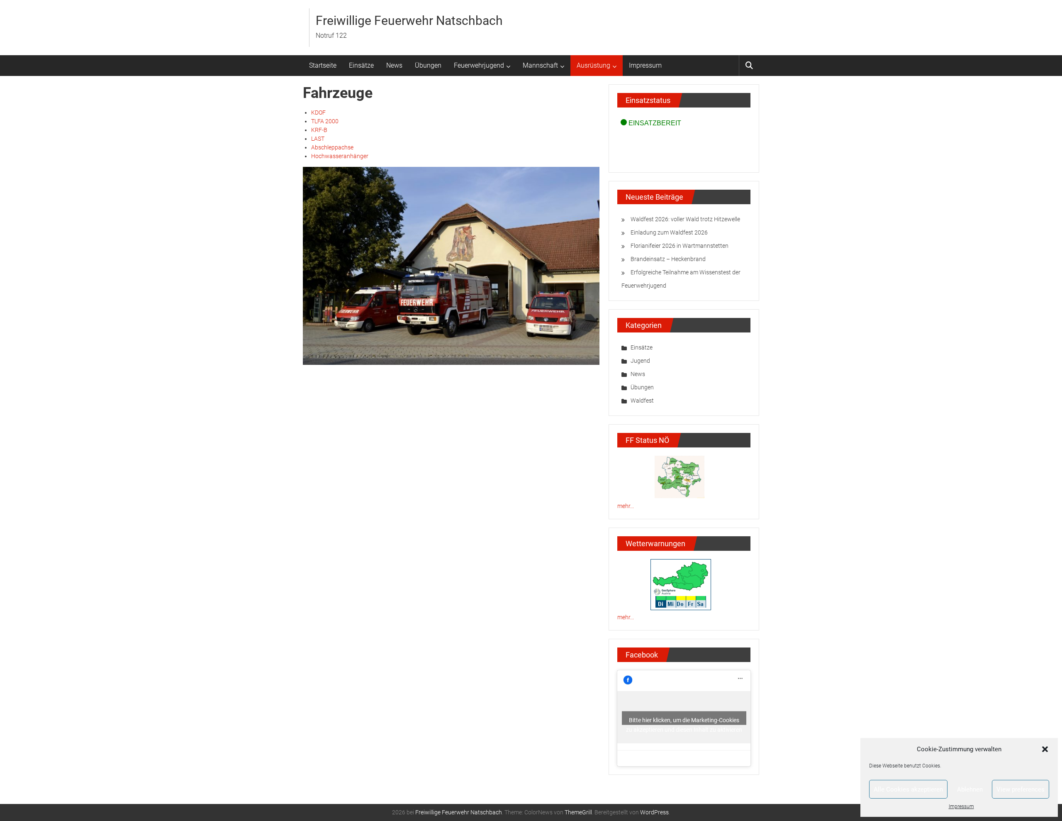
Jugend (640, 360)
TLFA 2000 (325, 121)
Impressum (961, 806)
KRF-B (319, 130)
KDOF (318, 112)
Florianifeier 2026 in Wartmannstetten (679, 245)
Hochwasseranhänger (339, 156)
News (394, 65)
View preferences (1020, 789)
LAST (317, 138)
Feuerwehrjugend (479, 65)
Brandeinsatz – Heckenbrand (668, 259)
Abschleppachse (332, 147)
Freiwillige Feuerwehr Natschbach (409, 20)
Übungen (428, 65)
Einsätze (361, 65)
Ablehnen (970, 789)
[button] (1045, 749)
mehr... (625, 506)
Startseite (322, 65)
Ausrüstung (593, 65)
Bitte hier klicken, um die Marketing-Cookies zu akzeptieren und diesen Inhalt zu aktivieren (684, 721)
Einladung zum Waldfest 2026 (669, 232)
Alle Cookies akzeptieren (908, 789)
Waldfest (642, 400)
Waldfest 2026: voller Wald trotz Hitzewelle (685, 219)
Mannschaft (540, 65)
